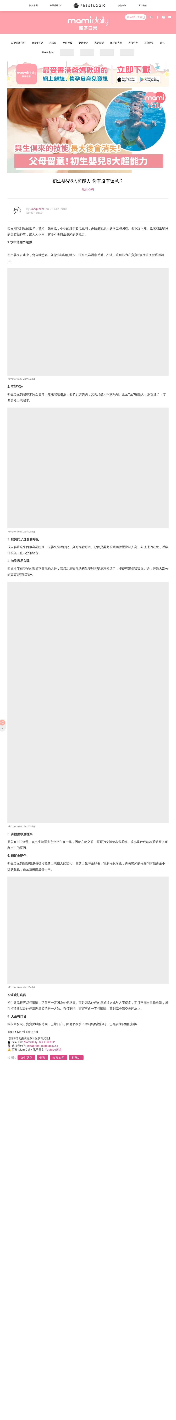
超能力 (76, 1057)
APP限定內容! (18, 42)
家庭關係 (99, 42)
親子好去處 (116, 42)
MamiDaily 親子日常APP (39, 1042)
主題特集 (149, 42)
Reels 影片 (48, 52)
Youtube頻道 (53, 1049)
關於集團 (33, 5)
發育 (42, 1057)
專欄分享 (133, 42)
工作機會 (143, 5)
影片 (162, 42)
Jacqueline (38, 209)
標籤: (11, 1057)
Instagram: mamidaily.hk (42, 1045)
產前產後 (67, 42)
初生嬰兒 (26, 1057)
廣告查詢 (122, 5)
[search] (151, 17)
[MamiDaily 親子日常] (88, 23)
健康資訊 (83, 42)
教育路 (53, 42)
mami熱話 (37, 42)
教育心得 (88, 189)
